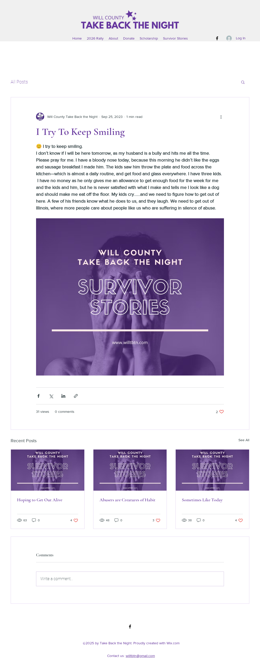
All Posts (19, 81)
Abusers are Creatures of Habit (127, 500)
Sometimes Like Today (202, 500)
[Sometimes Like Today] (212, 470)
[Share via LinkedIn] (63, 396)
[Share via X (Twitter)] (50, 396)
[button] (242, 82)
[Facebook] (217, 38)
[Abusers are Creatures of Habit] (130, 470)
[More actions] (221, 117)
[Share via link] (75, 396)
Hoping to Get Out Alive (39, 500)
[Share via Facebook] (38, 396)
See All (243, 440)
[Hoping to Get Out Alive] (47, 470)
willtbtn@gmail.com (140, 656)
